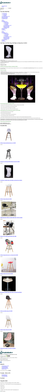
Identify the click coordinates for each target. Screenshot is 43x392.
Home (3, 31)
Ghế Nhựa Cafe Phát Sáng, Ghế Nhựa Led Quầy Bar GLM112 (11, 180)
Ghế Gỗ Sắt (7, 34)
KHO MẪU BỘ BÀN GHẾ (6, 16)
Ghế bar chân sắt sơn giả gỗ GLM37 (6, 273)
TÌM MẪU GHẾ (4, 13)
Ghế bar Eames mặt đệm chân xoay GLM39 (8, 142)
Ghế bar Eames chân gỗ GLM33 (6, 329)
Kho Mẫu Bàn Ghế (4, 21)
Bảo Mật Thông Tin (4, 374)
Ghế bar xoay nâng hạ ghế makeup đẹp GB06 (8, 236)
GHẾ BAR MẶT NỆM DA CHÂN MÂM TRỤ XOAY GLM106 (11, 217)
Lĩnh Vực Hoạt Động (5, 367)
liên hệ (3, 6)
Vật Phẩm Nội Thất (4, 18)
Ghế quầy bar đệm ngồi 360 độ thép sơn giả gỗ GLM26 (10, 161)
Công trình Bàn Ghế (4, 366)
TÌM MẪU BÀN (4, 14)
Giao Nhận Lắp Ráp (4, 376)
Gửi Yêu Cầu (4, 41)
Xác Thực (3, 20)
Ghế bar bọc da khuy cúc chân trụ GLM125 (8, 348)
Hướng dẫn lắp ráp (4, 28)
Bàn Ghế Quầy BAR (6, 38)
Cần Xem (3, 29)
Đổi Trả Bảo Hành (4, 375)
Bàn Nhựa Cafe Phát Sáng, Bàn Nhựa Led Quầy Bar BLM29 (11, 292)
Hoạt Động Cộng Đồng (5, 368)
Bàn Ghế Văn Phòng (6, 37)
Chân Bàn (5, 15)
